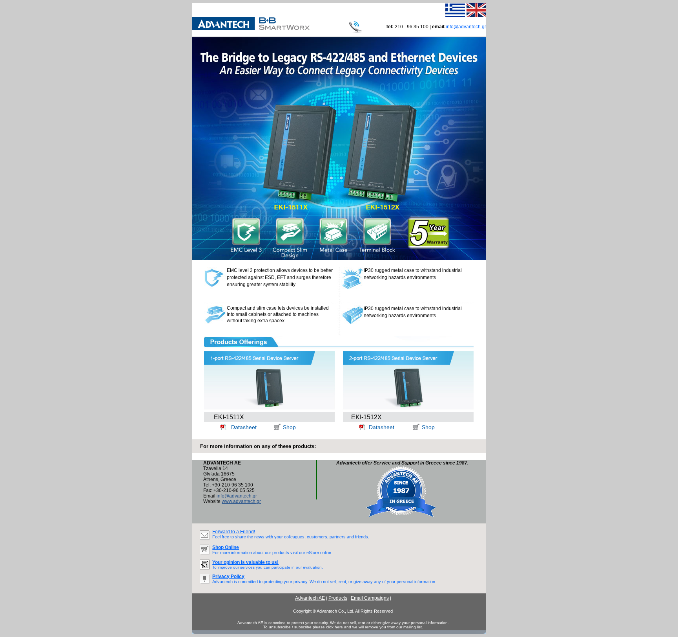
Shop (289, 427)
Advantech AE (310, 598)
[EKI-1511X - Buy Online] (277, 429)
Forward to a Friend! (233, 531)
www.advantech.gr (241, 501)
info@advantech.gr (466, 26)
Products (337, 598)
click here (334, 627)
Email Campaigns (370, 598)
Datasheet (244, 427)
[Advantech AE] (251, 28)
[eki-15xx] (339, 258)
